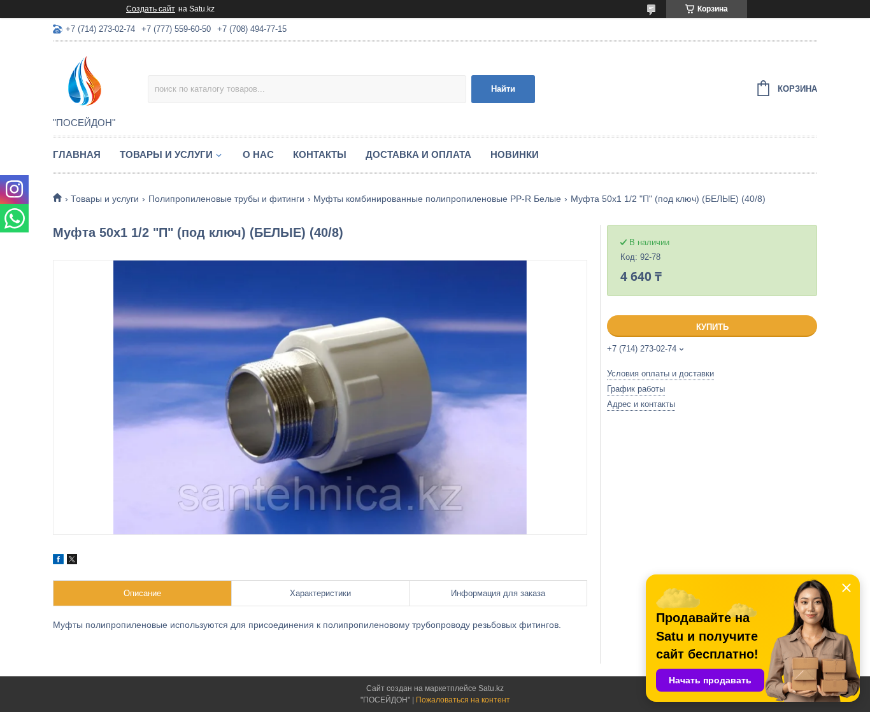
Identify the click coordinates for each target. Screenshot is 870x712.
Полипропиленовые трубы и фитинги (226, 199)
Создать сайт (150, 8)
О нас (258, 154)
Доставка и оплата (418, 154)
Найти (503, 89)
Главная (77, 154)
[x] (72, 561)
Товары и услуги (166, 154)
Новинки (514, 154)
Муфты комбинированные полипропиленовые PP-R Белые (437, 199)
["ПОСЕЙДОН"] (100, 80)
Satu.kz (491, 688)
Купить (712, 327)
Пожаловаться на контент (463, 699)
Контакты (319, 154)
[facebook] (58, 561)
